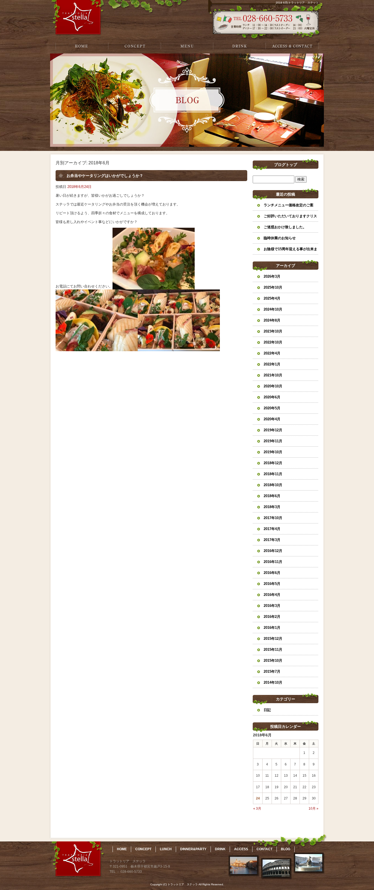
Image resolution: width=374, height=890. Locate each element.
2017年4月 (272, 529)
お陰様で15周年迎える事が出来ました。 (290, 251)
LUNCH (166, 849)
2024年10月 (273, 309)
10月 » (313, 808)
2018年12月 (273, 463)
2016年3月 (272, 606)
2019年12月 (273, 430)
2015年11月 (273, 649)
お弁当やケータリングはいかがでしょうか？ (105, 175)
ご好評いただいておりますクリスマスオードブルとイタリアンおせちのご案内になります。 (290, 218)
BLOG (285, 849)
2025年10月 (273, 287)
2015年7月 (272, 671)
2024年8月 (272, 320)
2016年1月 (272, 628)
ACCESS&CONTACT (292, 45)
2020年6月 (272, 397)
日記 (267, 710)
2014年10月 (273, 682)
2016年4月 (272, 595)
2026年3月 (272, 276)
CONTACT (264, 849)
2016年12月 (273, 551)
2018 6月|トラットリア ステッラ (297, 2)
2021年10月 (273, 375)
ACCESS (241, 849)
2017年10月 (273, 518)
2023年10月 (273, 331)
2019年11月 (273, 441)
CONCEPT (134, 45)
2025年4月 (272, 298)
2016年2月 (272, 617)
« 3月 (257, 808)
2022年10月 (273, 342)
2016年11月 (273, 562)
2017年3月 (272, 540)
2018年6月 (272, 496)
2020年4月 (272, 419)
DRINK (239, 45)
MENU (187, 45)
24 (258, 798)
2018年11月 (273, 474)
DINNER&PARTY (193, 849)
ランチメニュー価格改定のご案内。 (288, 207)
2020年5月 (272, 408)
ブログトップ (285, 164)
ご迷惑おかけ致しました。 (285, 227)
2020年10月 (273, 386)
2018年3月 (272, 507)
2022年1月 (272, 364)
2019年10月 (273, 452)
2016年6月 (272, 573)
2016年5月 (272, 584)
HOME (82, 45)
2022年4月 (272, 353)
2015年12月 (273, 638)
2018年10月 (273, 485)
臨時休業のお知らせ (280, 238)
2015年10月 (273, 660)
